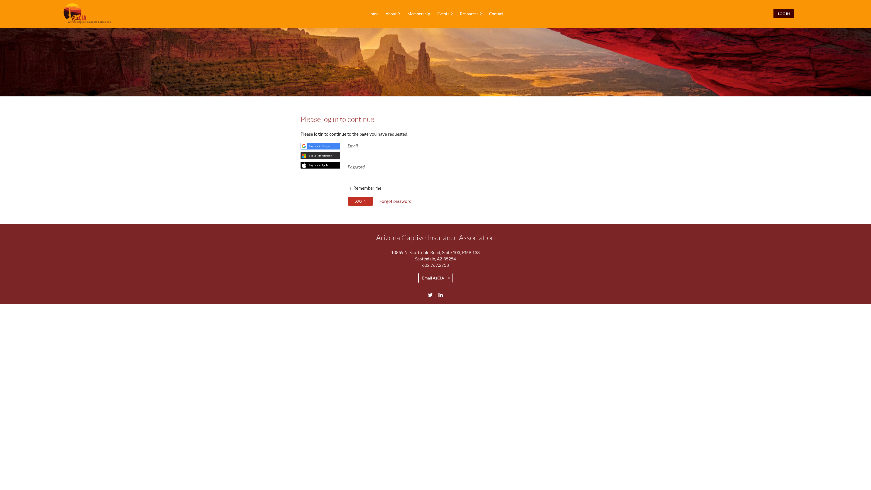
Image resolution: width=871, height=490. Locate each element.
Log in (784, 13)
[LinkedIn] (440, 295)
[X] (430, 295)
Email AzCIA (433, 277)
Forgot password (395, 201)
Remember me (367, 188)
